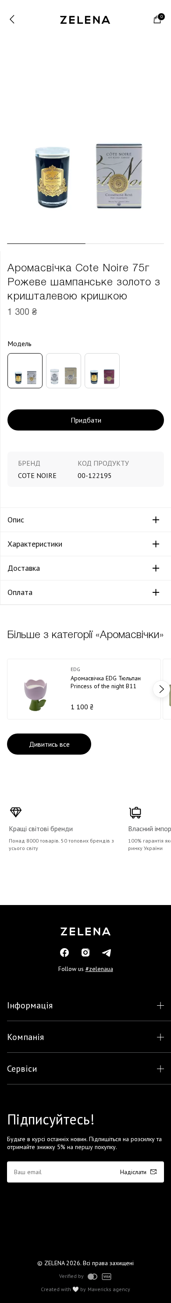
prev (9, 689)
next (161, 689)
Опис (15, 520)
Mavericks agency (109, 1289)
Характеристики (34, 544)
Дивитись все (49, 744)
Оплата (19, 592)
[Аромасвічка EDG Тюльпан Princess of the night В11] (83, 689)
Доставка (23, 568)
